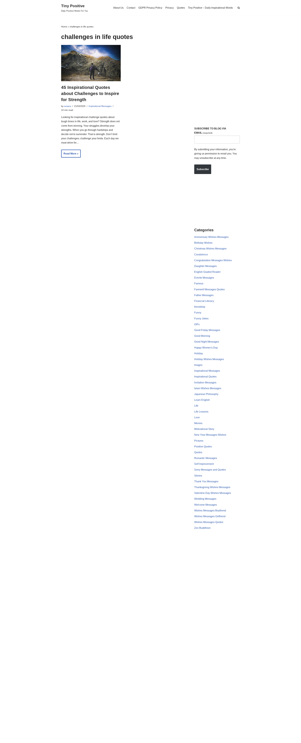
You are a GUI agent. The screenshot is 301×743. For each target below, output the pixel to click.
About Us (118, 7)
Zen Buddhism (202, 528)
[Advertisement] (217, 72)
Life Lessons (201, 411)
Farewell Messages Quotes (209, 289)
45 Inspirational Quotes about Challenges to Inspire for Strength (90, 93)
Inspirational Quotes (205, 376)
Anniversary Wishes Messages (211, 237)
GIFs (197, 324)
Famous (198, 283)
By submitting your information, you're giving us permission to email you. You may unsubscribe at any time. (215, 153)
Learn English (202, 400)
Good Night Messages (206, 341)
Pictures (198, 440)
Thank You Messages (206, 481)
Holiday (198, 353)
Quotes (181, 7)
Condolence (201, 254)
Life (196, 405)
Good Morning (202, 336)
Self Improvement (204, 464)
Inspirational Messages (100, 106)
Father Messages (204, 295)
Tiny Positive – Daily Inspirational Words (210, 7)
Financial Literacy (204, 301)
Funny (197, 312)
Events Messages (204, 277)
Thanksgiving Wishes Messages (212, 487)
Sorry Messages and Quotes (210, 469)
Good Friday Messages (207, 330)
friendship (199, 306)
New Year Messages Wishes (210, 434)
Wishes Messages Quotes (208, 522)
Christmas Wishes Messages (210, 248)
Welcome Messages (205, 504)
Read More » (69, 155)
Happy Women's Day (206, 347)
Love (197, 417)
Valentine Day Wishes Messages (212, 493)
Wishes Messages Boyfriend (210, 510)
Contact (131, 7)
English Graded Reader (207, 272)
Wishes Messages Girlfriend (209, 516)
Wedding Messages (205, 498)
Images (198, 365)
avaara (67, 106)
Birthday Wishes (203, 242)
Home (64, 26)
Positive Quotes (203, 446)
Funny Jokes (201, 318)
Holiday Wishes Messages (209, 359)
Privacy (169, 7)
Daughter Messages (205, 266)
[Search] (239, 8)
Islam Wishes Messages (207, 388)
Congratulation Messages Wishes (213, 260)
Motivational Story (204, 429)
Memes (198, 423)
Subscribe (203, 169)
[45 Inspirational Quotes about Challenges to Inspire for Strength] (91, 63)
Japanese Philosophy (206, 394)
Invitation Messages (205, 382)
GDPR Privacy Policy (150, 7)
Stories (198, 475)
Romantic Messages (205, 458)
